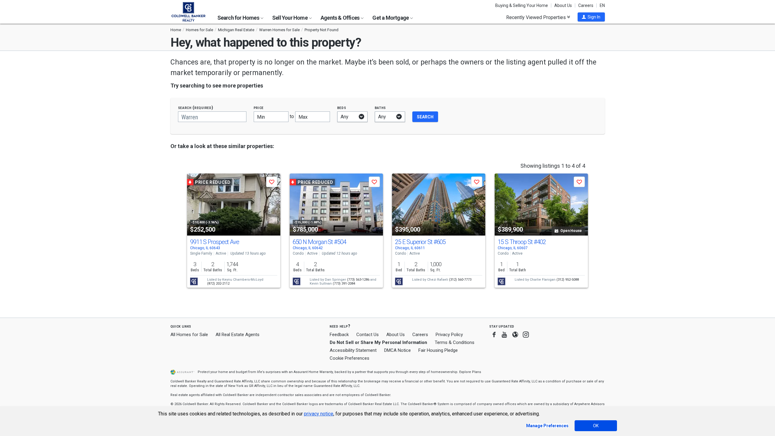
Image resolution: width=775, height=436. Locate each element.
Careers (585, 5)
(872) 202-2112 (218, 284)
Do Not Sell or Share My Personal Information (378, 342)
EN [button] (602, 5)
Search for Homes (238, 18)
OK (596, 425)
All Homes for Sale (189, 334)
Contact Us (367, 334)
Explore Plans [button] (470, 372)
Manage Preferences (547, 426)
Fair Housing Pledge (438, 350)
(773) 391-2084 (344, 284)
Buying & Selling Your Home (521, 5)
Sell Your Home (290, 18)
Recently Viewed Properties (536, 17)
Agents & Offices (340, 18)
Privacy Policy (449, 334)
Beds (341, 107)
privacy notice (318, 414)
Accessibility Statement (353, 350)
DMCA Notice (397, 350)
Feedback (339, 334)
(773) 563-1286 (358, 280)
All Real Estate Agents (237, 334)
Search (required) (195, 107)
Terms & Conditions (454, 342)
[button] (591, 16)
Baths (380, 107)
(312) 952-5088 (567, 280)
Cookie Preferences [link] (349, 358)
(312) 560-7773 (460, 280)
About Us (563, 5)
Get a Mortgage (391, 18)
